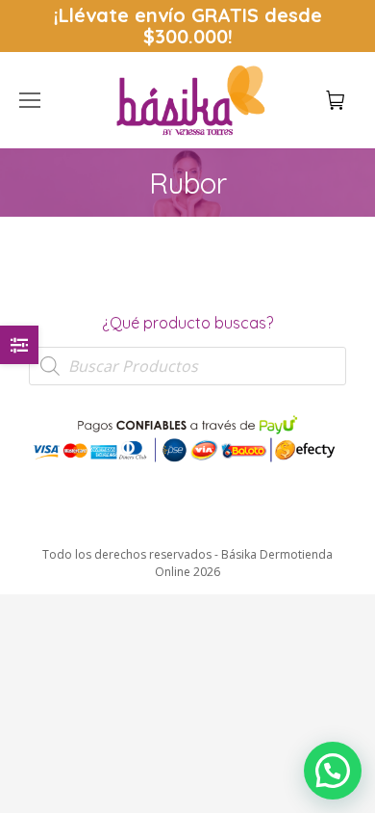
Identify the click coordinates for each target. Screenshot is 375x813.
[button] (284, 15)
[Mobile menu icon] (30, 100)
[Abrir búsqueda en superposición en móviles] (187, 366)
